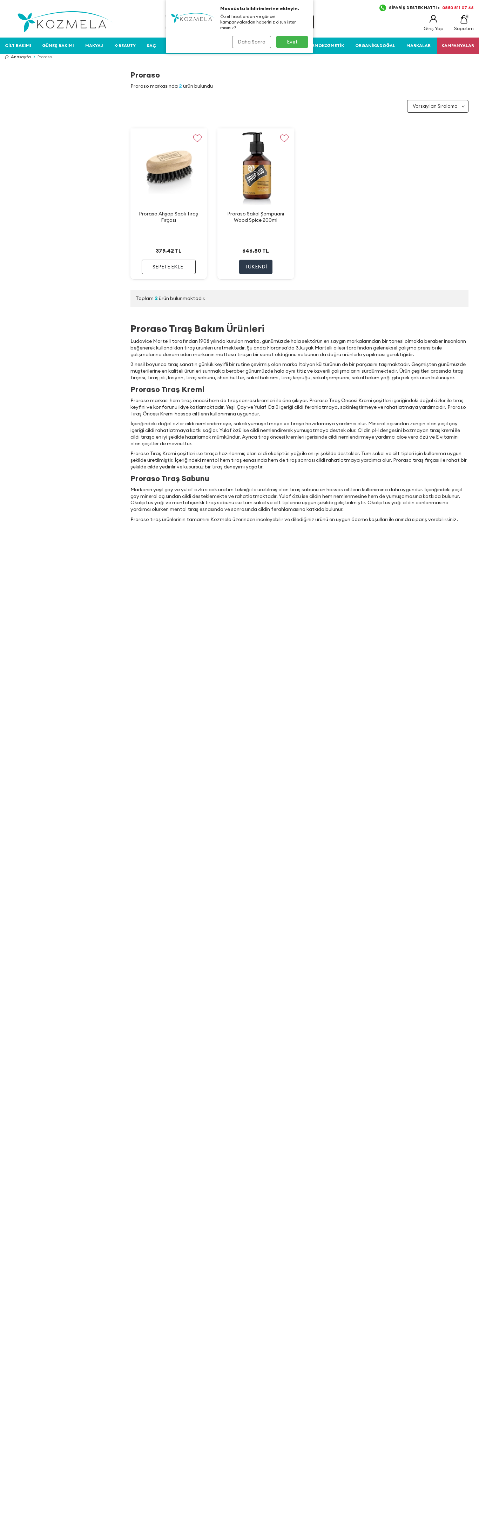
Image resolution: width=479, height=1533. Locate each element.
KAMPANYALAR (457, 45)
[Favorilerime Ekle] (197, 138)
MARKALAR (418, 45)
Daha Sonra (251, 42)
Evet (292, 42)
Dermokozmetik (325, 45)
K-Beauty (125, 45)
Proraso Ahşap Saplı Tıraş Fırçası (168, 217)
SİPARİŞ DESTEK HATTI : (431, 7)
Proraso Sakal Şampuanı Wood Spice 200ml (255, 217)
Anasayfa (21, 56)
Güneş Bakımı (58, 45)
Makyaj (94, 45)
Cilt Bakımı (18, 45)
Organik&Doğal (375, 45)
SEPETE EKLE (168, 267)
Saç (151, 45)
